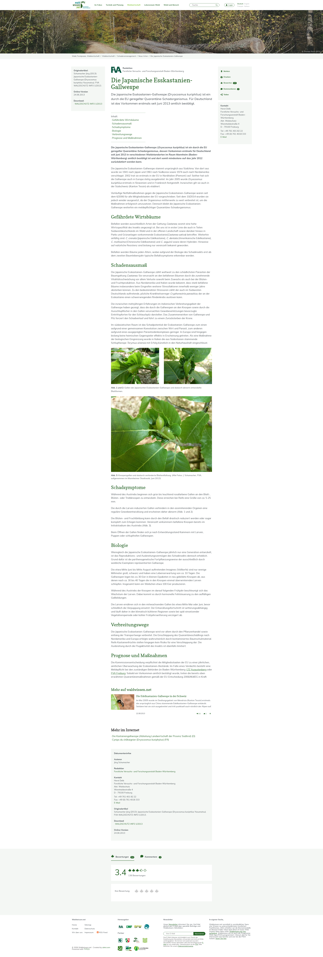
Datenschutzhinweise (185, 946)
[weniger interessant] (141, 891)
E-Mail (224, 137)
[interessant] (151, 891)
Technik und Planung (114, 5)
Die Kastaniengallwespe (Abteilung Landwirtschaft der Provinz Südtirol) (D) (153, 736)
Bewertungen (124, 857)
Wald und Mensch (171, 5)
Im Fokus (98, 5)
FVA (196, 944)
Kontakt (75, 929)
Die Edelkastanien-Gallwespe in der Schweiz (161, 696)
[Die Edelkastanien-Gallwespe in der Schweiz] (122, 706)
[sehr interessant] (156, 891)
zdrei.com (106, 947)
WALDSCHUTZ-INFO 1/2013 (88, 104)
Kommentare (152, 857)
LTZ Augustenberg (196, 670)
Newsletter (173, 924)
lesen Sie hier (221, 938)
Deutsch (240, 4)
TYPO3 (86, 949)
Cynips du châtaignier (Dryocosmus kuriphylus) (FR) (140, 740)
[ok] (146, 891)
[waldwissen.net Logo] (81, 5)
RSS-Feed (103, 932)
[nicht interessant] (136, 891)
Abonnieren (199, 934)
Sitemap (88, 925)
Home (74, 925)
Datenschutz (90, 929)
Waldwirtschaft (133, 5)
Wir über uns (77, 932)
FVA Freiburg (118, 673)
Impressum (89, 932)
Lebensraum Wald (152, 5)
